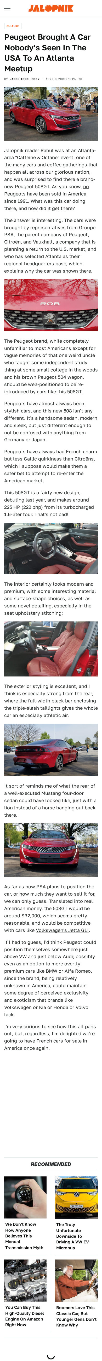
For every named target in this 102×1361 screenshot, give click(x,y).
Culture (13, 26)
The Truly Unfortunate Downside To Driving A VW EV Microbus (72, 1236)
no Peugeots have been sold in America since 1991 (46, 194)
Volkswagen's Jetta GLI (62, 930)
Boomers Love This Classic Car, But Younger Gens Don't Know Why (76, 1316)
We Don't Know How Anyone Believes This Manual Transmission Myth (24, 1236)
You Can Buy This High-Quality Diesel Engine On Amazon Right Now (24, 1316)
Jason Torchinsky (24, 78)
